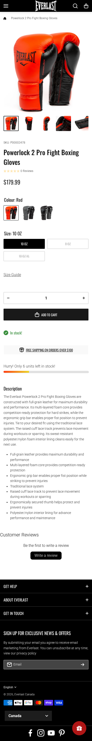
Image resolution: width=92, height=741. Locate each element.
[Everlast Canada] (46, 6)
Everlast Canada (24, 694)
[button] (86, 6)
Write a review (46, 555)
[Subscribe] (82, 664)
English (8, 687)
